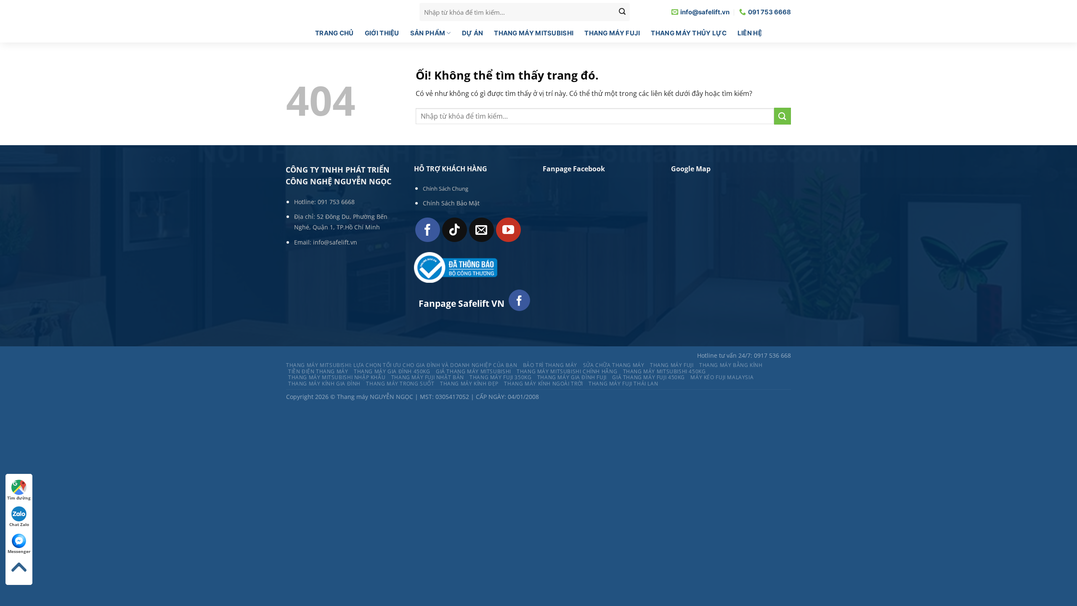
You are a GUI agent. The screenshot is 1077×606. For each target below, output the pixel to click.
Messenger (19, 551)
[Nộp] (782, 116)
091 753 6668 (336, 202)
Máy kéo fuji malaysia (721, 377)
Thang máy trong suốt (400, 383)
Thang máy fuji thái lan (623, 383)
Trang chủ (334, 33)
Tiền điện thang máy (318, 371)
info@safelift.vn (335, 242)
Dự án (472, 33)
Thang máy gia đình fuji (572, 377)
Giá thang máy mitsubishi (473, 371)
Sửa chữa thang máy (614, 365)
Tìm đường (19, 498)
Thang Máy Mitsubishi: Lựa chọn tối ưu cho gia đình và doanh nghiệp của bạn (401, 365)
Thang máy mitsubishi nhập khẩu (336, 377)
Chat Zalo (19, 524)
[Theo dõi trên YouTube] (508, 230)
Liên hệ (749, 33)
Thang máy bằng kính (731, 365)
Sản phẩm (427, 33)
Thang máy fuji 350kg (500, 377)
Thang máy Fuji (612, 33)
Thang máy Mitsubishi (533, 33)
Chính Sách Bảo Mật (451, 203)
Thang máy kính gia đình (324, 383)
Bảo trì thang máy (550, 365)
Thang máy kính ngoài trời (543, 383)
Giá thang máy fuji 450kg (648, 377)
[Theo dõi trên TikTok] (454, 230)
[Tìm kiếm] (622, 12)
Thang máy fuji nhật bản (427, 377)
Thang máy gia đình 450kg (392, 371)
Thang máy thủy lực (688, 33)
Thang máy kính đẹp (469, 383)
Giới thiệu (382, 33)
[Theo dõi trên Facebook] (427, 230)
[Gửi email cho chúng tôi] (481, 230)
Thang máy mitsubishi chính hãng (567, 371)
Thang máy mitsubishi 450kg (664, 371)
